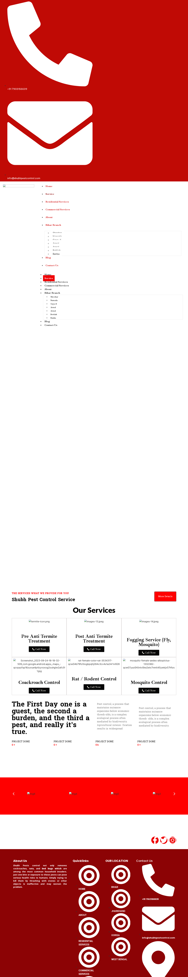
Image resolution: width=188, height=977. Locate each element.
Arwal (56, 243)
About (49, 217)
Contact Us (52, 265)
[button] (13, 794)
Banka (56, 253)
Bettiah (57, 250)
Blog (48, 257)
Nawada (57, 236)
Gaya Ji (57, 239)
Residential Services (57, 201)
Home (49, 186)
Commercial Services (58, 209)
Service (50, 193)
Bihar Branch (53, 225)
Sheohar (57, 232)
